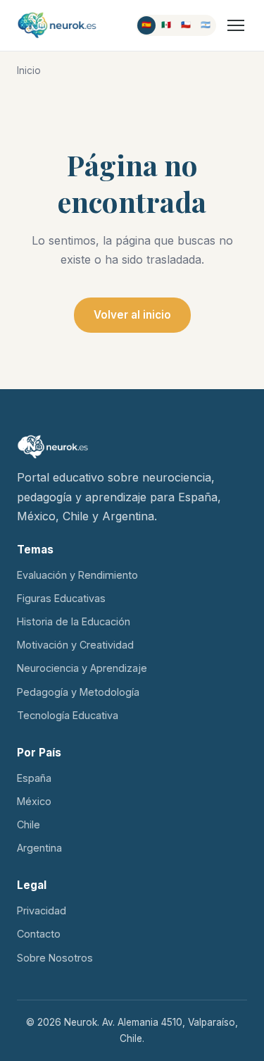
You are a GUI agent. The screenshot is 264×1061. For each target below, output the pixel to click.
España (34, 778)
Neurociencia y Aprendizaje (82, 668)
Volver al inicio (132, 314)
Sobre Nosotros (55, 958)
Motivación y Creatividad (75, 645)
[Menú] (236, 25)
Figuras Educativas (61, 598)
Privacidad (41, 910)
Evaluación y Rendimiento (77, 575)
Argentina (39, 848)
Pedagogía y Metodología (78, 692)
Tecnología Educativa (67, 715)
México (34, 801)
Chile (28, 824)
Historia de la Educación (73, 621)
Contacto (39, 934)
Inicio (29, 70)
